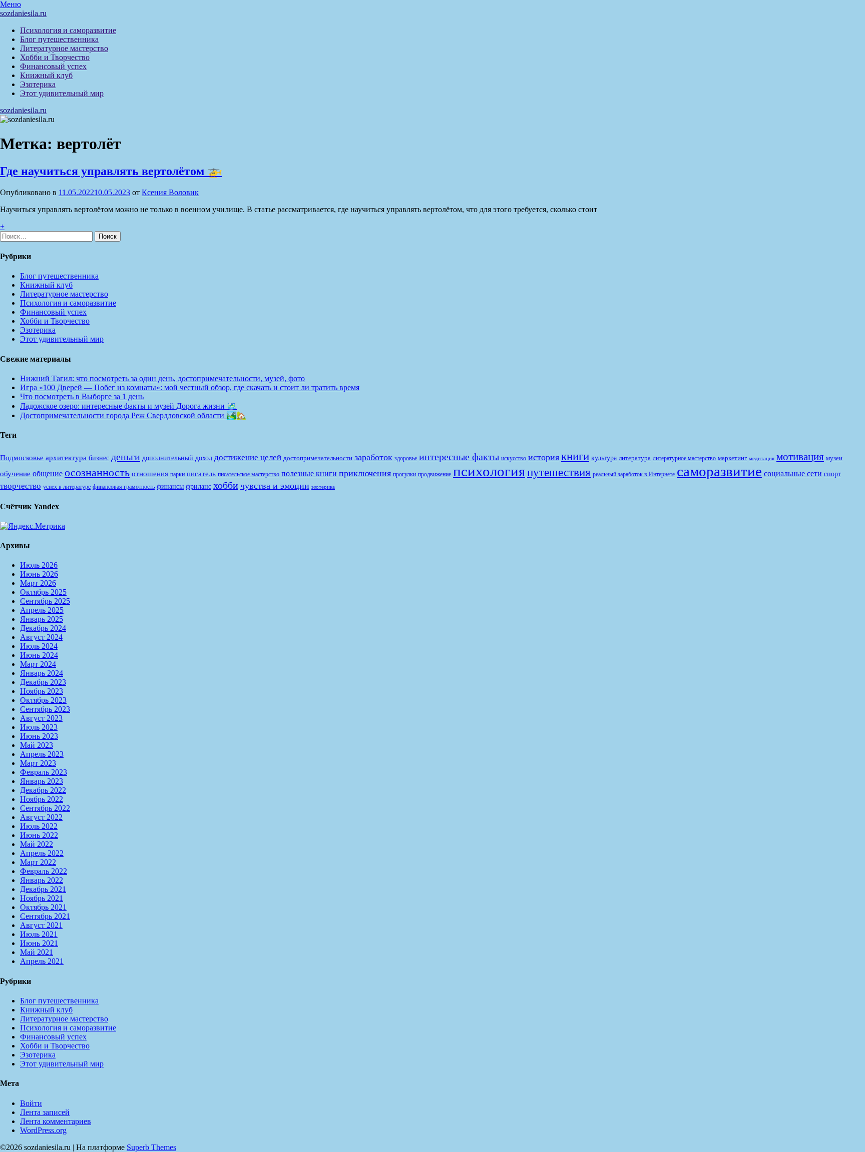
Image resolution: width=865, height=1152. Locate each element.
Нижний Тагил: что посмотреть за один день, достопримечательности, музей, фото (162, 378)
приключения (365, 473)
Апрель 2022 (42, 853)
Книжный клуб (46, 75)
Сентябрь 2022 (45, 808)
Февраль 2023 (43, 772)
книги (575, 456)
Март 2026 (38, 583)
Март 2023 (38, 763)
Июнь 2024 (39, 655)
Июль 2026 (39, 565)
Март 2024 (38, 664)
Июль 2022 (39, 826)
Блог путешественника (59, 39)
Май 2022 (36, 844)
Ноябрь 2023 (41, 691)
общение (48, 473)
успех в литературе (67, 487)
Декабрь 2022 (43, 790)
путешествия (559, 472)
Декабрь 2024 (43, 628)
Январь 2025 (41, 619)
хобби (225, 485)
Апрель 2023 (42, 754)
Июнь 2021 (39, 943)
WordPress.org (43, 1130)
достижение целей (247, 457)
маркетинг (732, 458)
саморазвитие (719, 471)
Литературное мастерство (64, 48)
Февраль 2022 (43, 871)
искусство (513, 458)
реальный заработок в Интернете (634, 474)
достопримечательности (317, 458)
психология (489, 471)
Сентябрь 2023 (45, 709)
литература (635, 458)
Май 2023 (36, 745)
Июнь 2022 (39, 835)
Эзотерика (38, 84)
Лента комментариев (55, 1121)
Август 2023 (41, 718)
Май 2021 (36, 952)
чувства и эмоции (274, 486)
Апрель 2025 (42, 610)
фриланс (198, 486)
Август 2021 (41, 925)
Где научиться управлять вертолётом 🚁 (111, 171)
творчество (20, 486)
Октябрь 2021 (43, 907)
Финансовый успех (53, 66)
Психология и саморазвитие (68, 30)
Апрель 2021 (42, 961)
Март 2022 (38, 862)
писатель (201, 474)
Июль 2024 (39, 646)
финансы (170, 486)
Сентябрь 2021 (45, 916)
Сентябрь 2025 (45, 601)
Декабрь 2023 (43, 682)
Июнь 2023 (39, 736)
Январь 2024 (41, 673)
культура (604, 458)
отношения (150, 474)
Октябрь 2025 (43, 592)
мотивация (800, 457)
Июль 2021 (39, 934)
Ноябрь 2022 (41, 799)
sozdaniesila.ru (23, 13)
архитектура (66, 458)
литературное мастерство (684, 458)
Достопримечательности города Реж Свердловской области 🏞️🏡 (133, 415)
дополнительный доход (177, 458)
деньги (125, 456)
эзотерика (323, 487)
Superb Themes (151, 1147)
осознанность (97, 473)
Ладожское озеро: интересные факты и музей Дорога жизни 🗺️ (128, 406)
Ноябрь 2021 (41, 898)
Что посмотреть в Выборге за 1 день (82, 396)
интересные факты (459, 456)
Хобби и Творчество (55, 57)
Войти (31, 1103)
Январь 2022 (41, 880)
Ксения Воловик (170, 192)
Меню (10, 4)
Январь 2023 (41, 781)
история (543, 457)
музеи (834, 458)
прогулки (404, 474)
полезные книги (309, 473)
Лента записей (45, 1112)
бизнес (99, 458)
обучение (15, 474)
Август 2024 (41, 637)
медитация (761, 458)
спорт (832, 474)
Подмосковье (22, 458)
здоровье (405, 458)
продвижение (434, 474)
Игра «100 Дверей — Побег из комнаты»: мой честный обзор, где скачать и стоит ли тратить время (189, 387)
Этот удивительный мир (62, 93)
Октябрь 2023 (43, 700)
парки (177, 474)
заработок (373, 457)
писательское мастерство (248, 474)
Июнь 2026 (39, 574)
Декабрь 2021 (43, 889)
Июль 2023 (39, 727)
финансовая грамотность (124, 486)
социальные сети (793, 473)
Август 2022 (41, 817)
